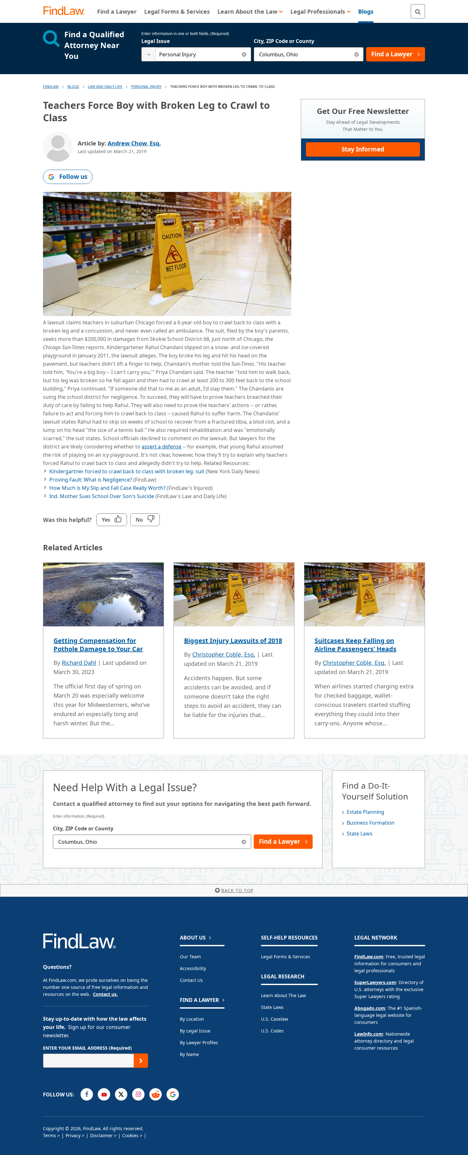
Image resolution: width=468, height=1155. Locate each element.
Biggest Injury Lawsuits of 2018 (233, 640)
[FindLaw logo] (66, 11)
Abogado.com (369, 1008)
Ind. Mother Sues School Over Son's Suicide (101, 496)
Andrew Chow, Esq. (134, 143)
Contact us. (105, 994)
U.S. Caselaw (274, 1019)
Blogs (73, 86)
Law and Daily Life (105, 86)
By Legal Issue (195, 1031)
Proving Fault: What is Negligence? (90, 479)
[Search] (418, 11)
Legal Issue (155, 41)
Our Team (190, 957)
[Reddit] (155, 1094)
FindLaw (51, 86)
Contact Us (191, 980)
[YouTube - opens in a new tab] (104, 1094)
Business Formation (370, 822)
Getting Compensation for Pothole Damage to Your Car (98, 644)
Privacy (73, 1135)
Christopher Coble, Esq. (223, 654)
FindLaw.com (368, 957)
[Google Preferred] (173, 1094)
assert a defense (161, 446)
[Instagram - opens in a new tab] (138, 1094)
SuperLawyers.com (375, 982)
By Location (192, 1019)
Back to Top (237, 890)
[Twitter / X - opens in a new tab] (121, 1094)
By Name (189, 1054)
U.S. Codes (272, 1031)
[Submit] (141, 1060)
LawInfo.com (368, 1034)
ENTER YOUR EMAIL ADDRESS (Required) (87, 1048)
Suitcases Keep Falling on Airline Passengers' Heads (355, 644)
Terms (49, 1135)
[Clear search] (244, 54)
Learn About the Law (283, 995)
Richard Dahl (79, 662)
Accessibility (193, 968)
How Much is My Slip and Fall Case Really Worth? (107, 487)
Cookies (130, 1135)
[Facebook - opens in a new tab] (87, 1094)
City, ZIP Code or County (284, 41)
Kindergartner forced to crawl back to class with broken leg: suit (126, 471)
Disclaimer (101, 1135)
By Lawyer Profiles (199, 1042)
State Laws (359, 833)
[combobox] (196, 54)
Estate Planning (365, 811)
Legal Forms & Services (285, 957)
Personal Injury (146, 86)
